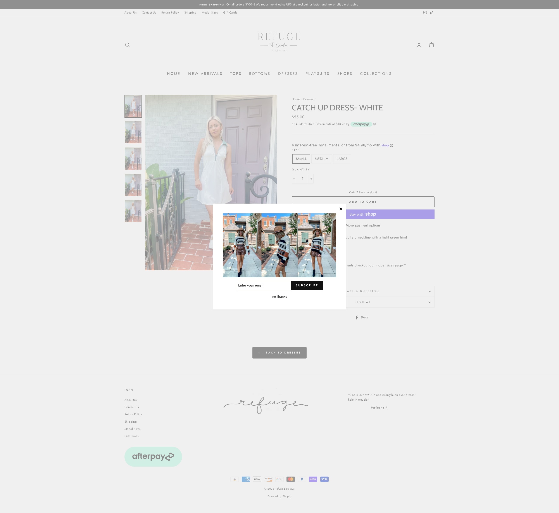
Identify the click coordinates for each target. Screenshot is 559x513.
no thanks (279, 296)
